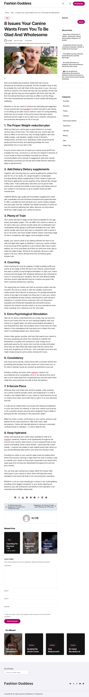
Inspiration (66, 126)
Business (66, 106)
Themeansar (39, 694)
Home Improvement (69, 121)
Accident (66, 101)
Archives (8, 668)
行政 (37, 518)
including (26, 109)
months (7, 439)
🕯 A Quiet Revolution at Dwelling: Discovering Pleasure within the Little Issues (72, 64)
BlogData (29, 694)
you (45, 43)
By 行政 (9, 40)
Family (65, 111)
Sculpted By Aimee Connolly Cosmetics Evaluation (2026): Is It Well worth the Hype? (73, 47)
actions (34, 372)
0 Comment (28, 40)
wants (33, 43)
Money (65, 135)
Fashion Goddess (17, 3)
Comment (8, 565)
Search (65, 18)
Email (6, 598)
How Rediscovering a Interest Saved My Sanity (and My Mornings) (72, 55)
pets (28, 43)
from (16, 43)
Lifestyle (66, 130)
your (48, 43)
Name (6, 591)
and (7, 43)
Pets (7, 18)
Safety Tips (67, 145)
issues (24, 43)
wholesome (39, 43)
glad (20, 43)
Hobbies (66, 116)
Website (6, 606)
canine (11, 43)
